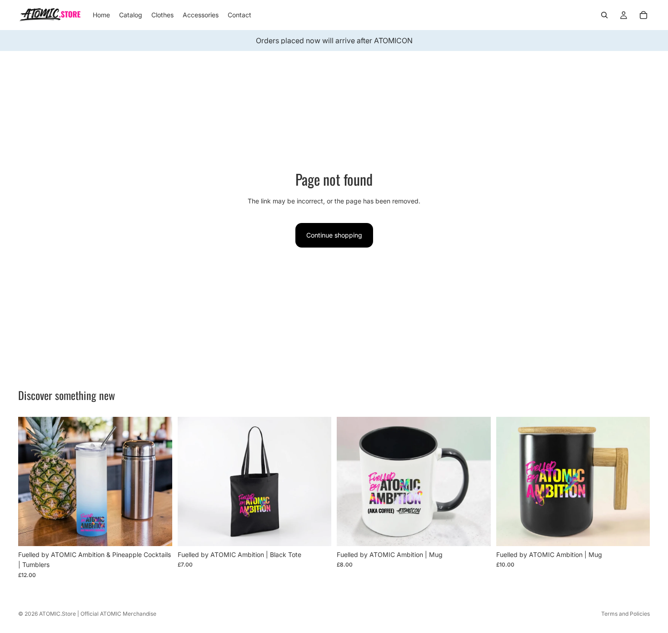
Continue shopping (334, 235)
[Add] (317, 532)
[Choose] (158, 532)
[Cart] (643, 15)
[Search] (604, 15)
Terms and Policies (625, 613)
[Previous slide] (31, 481)
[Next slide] (158, 481)
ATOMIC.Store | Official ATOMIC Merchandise (97, 613)
